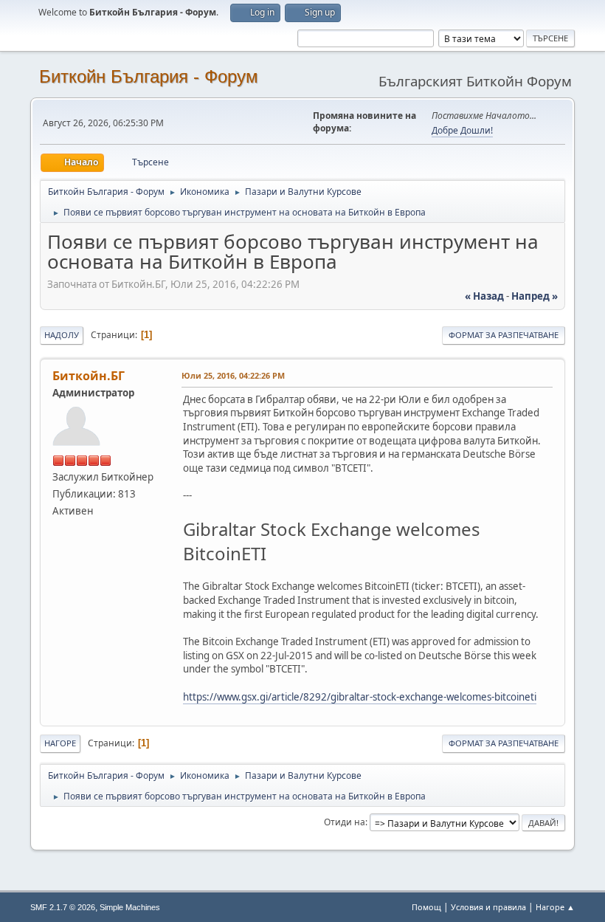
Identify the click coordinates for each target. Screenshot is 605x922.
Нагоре (60, 743)
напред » (534, 296)
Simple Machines (130, 907)
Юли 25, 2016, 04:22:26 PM (233, 375)
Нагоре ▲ (555, 906)
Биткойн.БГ (88, 376)
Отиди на (344, 822)
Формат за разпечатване (504, 334)
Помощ (426, 906)
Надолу (61, 334)
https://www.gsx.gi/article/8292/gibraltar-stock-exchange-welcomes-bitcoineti (359, 696)
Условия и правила (488, 906)
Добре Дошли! (462, 130)
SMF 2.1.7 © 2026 (62, 907)
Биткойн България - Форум (148, 76)
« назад (484, 296)
